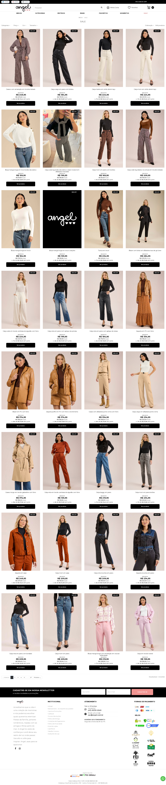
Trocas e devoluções (54, 716)
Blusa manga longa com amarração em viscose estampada (104, 654)
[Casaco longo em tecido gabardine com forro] (20, 461)
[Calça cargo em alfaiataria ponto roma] (145, 380)
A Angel (50, 706)
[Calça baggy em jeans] (103, 461)
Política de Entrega (54, 719)
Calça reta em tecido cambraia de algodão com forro (62, 492)
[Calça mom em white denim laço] (145, 58)
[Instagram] (19, 750)
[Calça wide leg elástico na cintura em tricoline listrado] (145, 139)
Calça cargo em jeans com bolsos (62, 89)
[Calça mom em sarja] (62, 542)
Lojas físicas (51, 729)
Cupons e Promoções (54, 711)
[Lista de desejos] (129, 8)
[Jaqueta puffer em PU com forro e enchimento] (62, 380)
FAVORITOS (103, 13)
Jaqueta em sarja (20, 573)
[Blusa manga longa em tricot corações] (62, 219)
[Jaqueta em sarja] (20, 542)
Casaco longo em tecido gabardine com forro (20, 492)
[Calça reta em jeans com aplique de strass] (103, 300)
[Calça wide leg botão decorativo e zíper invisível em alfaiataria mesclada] (62, 139)
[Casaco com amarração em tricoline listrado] (20, 58)
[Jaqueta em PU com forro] (145, 300)
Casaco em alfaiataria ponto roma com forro (103, 412)
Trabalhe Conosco (53, 731)
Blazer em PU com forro (20, 412)
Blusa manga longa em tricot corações (62, 250)
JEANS (82, 13)
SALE (145, 13)
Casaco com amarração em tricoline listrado (20, 89)
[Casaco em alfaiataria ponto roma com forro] (103, 380)
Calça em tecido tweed (145, 653)
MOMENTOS (124, 13)
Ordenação (149, 25)
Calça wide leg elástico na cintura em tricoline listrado (145, 170)
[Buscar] (101, 7)
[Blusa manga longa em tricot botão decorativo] (20, 139)
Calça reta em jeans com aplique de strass (104, 331)
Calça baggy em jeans (103, 492)
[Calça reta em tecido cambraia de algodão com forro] (62, 461)
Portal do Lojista (53, 726)
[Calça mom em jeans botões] (145, 461)
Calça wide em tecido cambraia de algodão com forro (21, 331)
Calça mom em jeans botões (145, 492)
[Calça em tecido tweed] (145, 622)
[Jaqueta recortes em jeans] (145, 542)
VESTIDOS (61, 13)
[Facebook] (15, 750)
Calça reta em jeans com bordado (20, 653)
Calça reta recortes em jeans (103, 573)
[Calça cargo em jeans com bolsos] (62, 58)
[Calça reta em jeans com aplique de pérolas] (62, 300)
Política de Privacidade (55, 724)
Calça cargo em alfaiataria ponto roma (145, 412)
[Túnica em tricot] (103, 219)
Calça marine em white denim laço (103, 89)
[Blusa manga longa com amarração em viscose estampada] (103, 622)
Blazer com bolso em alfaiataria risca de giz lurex (145, 250)
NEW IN (19, 13)
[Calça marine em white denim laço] (103, 58)
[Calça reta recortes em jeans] (103, 542)
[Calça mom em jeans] (62, 622)
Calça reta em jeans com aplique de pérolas (62, 331)
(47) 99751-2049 (94, 710)
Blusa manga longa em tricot (21, 250)
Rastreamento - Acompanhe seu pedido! (60, 708)
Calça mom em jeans (62, 653)
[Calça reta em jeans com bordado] (20, 622)
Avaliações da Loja (53, 734)
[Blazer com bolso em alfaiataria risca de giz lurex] (145, 219)
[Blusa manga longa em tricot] (20, 219)
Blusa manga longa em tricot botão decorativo (20, 170)
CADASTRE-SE (142, 692)
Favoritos (134, 7)
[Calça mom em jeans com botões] (103, 139)
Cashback (51, 713)
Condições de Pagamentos (56, 721)
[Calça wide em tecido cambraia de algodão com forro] (20, 300)
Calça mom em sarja (62, 573)
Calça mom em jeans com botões (103, 170)
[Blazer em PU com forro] (20, 380)
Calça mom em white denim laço (145, 89)
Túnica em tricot (103, 250)
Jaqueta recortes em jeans (145, 573)
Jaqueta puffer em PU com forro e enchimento (62, 412)
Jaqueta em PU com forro (145, 331)
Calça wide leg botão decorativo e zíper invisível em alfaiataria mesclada (62, 171)
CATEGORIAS (40, 13)
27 (31, 677)
